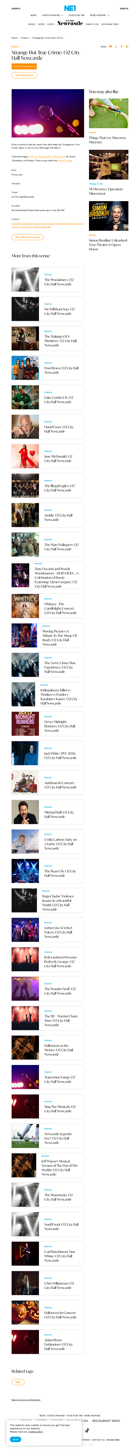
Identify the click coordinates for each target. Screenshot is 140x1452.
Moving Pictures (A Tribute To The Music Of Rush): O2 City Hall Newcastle (60, 638)
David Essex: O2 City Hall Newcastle (58, 429)
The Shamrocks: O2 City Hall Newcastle (58, 1197)
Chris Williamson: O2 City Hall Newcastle (59, 1285)
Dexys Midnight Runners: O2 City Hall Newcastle (59, 726)
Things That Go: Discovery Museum (107, 140)
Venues (31, 24)
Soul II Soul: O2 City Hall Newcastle (61, 1226)
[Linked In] (87, 1430)
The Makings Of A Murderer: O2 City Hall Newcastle (60, 340)
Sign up (124, 8)
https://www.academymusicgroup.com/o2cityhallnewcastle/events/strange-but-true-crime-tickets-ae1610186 (47, 225)
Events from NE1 (51, 15)
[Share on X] (116, 46)
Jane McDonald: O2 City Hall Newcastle (58, 458)
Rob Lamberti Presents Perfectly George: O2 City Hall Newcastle (60, 961)
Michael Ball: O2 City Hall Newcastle (59, 814)
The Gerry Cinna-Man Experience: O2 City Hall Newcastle (59, 667)
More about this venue (27, 237)
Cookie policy (35, 1431)
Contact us (98, 1439)
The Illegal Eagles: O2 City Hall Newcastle (59, 488)
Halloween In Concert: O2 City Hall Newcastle (60, 1315)
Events (50, 24)
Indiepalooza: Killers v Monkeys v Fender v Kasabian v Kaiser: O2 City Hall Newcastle (59, 696)
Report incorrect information (26, 1399)
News (34, 15)
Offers (41, 24)
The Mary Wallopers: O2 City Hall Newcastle (61, 547)
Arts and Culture (24, 75)
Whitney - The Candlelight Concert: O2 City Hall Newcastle (60, 608)
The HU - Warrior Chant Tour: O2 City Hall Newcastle (61, 1020)
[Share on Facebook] (121, 46)
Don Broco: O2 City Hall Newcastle (61, 370)
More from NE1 (98, 15)
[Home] (70, 8)
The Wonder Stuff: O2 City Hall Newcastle (60, 991)
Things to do (92, 24)
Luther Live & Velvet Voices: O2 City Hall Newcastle (58, 932)
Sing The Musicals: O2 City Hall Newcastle (60, 1108)
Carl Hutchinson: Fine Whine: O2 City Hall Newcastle (59, 1256)
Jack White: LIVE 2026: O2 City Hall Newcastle (60, 755)
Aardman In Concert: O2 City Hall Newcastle (60, 785)
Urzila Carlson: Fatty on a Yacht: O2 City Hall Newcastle (60, 843)
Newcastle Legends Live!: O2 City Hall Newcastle (58, 1138)
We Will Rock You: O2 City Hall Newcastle (59, 311)
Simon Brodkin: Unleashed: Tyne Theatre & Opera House (108, 244)
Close (15, 1439)
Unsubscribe (113, 1439)
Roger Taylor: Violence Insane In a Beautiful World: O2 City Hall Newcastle (58, 903)
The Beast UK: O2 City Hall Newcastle (60, 873)
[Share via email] (110, 46)
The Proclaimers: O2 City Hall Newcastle (59, 282)
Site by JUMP (86, 1444)
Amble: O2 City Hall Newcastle (58, 517)
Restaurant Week (110, 24)
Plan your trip (77, 15)
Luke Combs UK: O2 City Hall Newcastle (58, 399)
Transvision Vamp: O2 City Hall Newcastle (59, 1079)
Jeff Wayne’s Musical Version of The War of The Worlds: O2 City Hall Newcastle (60, 1167)
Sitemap (85, 1439)
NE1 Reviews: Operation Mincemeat (106, 191)
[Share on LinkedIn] (127, 46)
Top (132, 1445)
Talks (18, 1382)
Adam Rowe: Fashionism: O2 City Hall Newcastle (58, 1344)
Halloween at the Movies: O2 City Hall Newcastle (58, 1050)
